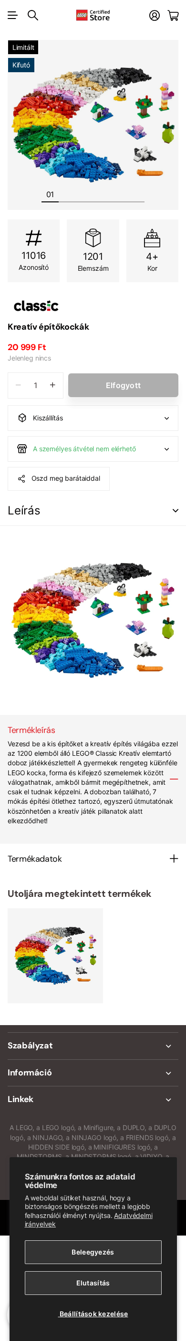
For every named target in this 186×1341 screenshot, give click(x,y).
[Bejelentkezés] (154, 15)
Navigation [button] (13, 15)
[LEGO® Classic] (93, 306)
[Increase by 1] (52, 385)
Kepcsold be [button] (175, 510)
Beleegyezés (93, 1252)
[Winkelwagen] (172, 15)
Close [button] (93, 1046)
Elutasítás (93, 1283)
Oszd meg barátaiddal (65, 478)
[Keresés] (33, 15)
